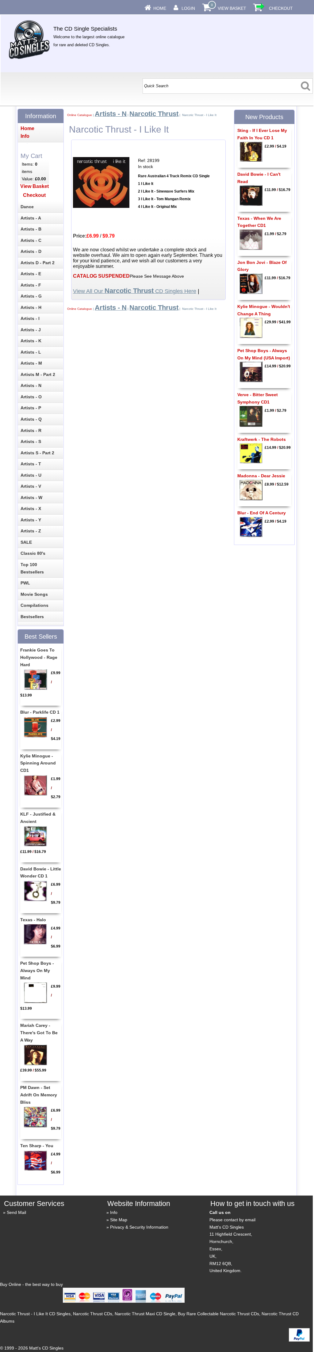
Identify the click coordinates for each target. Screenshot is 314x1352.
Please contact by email (232, 1219)
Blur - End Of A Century (261, 512)
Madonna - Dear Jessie (261, 475)
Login (188, 8)
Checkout (281, 8)
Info (113, 1212)
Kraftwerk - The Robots (261, 439)
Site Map (118, 1219)
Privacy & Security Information (139, 1227)
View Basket (232, 8)
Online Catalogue (79, 115)
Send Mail (16, 1212)
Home (159, 8)
